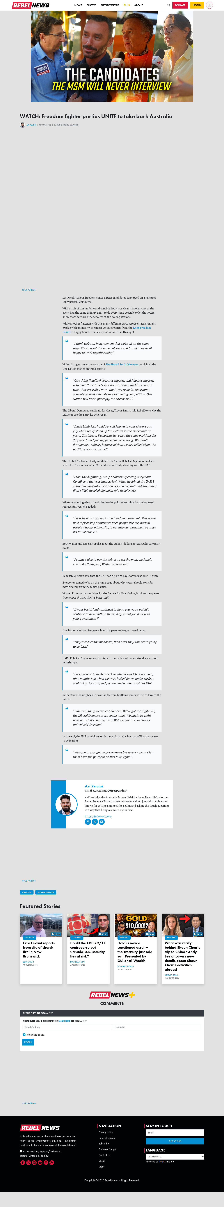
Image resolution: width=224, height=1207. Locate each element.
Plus (127, 5)
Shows (91, 5)
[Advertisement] (112, 266)
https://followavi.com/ (98, 816)
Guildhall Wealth (125, 966)
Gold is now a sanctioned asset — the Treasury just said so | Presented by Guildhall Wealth (134, 952)
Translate (169, 1161)
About (138, 5)
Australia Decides (46, 892)
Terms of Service (107, 1138)
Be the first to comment (67, 125)
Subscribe (104, 1143)
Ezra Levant (28, 962)
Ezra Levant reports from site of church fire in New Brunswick (39, 949)
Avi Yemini (31, 125)
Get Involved (110, 5)
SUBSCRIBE (64, 1021)
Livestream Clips (77, 962)
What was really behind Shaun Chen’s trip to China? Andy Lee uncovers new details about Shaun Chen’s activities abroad (182, 956)
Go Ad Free (30, 289)
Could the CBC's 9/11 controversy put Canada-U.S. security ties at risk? (88, 949)
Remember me (35, 1034)
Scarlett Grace (171, 975)
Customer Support (108, 1149)
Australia (26, 892)
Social (102, 1161)
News (78, 5)
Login (101, 1166)
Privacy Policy (106, 1132)
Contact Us (104, 1155)
